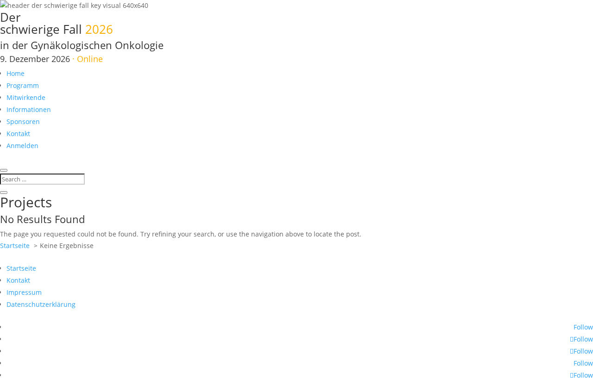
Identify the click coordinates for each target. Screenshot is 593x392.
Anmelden (22, 145)
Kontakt (18, 133)
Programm (22, 85)
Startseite (21, 268)
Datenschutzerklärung (41, 304)
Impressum (24, 292)
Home (15, 73)
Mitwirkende (25, 97)
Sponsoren (23, 121)
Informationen (28, 109)
